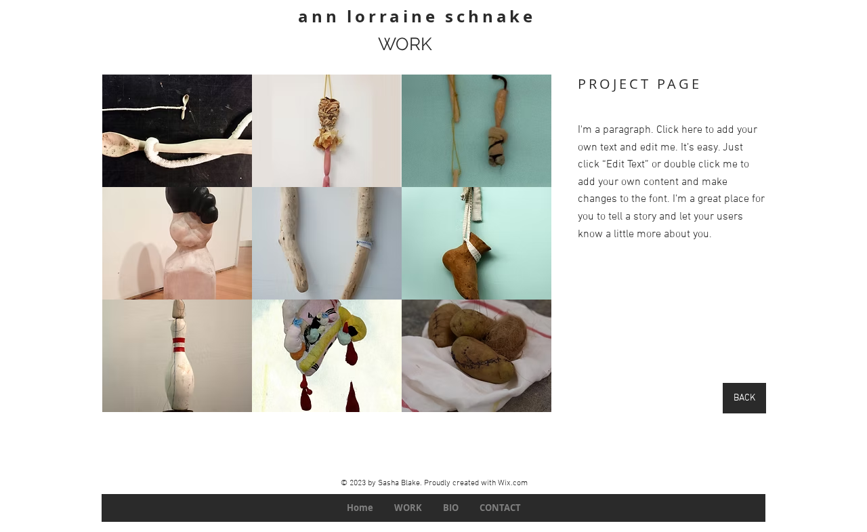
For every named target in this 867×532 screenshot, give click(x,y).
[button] (177, 131)
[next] (526, 250)
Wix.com (513, 483)
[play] (522, 400)
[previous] (127, 250)
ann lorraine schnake (417, 16)
